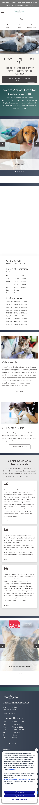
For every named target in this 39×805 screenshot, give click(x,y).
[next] (36, 42)
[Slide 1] (15, 171)
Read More (29, 5)
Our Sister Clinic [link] (20, 447)
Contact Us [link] (19, 73)
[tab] (10, 272)
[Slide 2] (17, 171)
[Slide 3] (19, 171)
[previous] (2, 42)
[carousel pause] (37, 52)
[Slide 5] (23, 171)
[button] (2, 12)
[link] (19, 11)
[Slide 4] (21, 171)
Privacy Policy (12, 769)
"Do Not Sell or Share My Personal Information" (17, 779)
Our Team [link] (19, 391)
